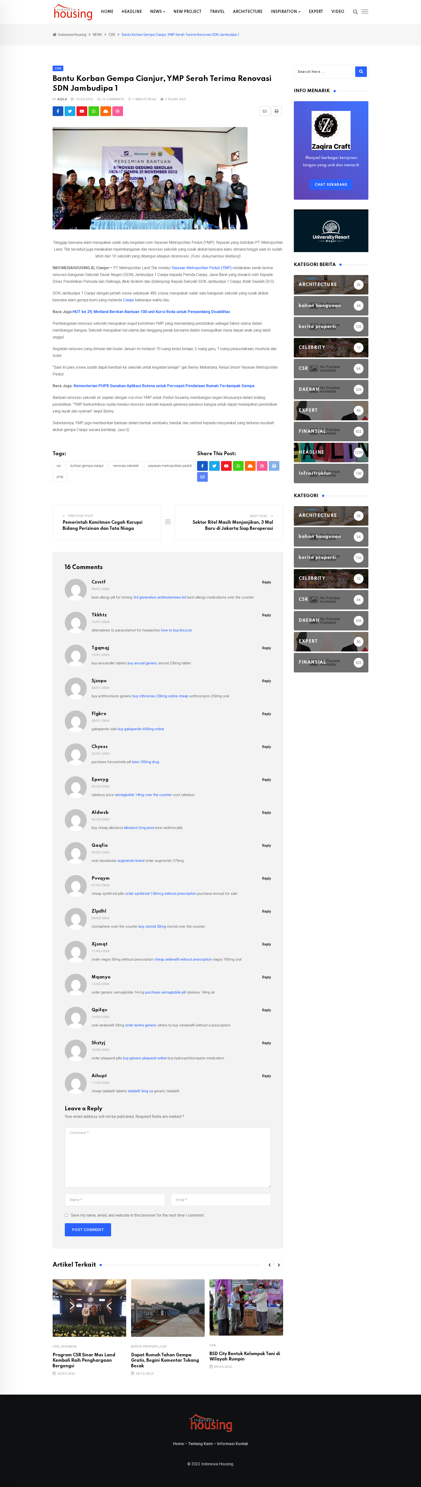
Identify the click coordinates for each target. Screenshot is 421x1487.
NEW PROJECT (187, 12)
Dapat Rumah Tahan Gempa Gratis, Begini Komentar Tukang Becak (165, 1360)
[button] (269, 1265)
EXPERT (316, 12)
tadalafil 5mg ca (140, 1091)
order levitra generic (141, 1025)
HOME (107, 12)
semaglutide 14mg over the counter (143, 795)
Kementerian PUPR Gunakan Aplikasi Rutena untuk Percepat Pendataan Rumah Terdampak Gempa (164, 386)
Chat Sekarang (331, 185)
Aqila (62, 99)
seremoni (69, 1346)
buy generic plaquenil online (145, 1058)
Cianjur (128, 300)
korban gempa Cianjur (87, 466)
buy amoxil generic (142, 663)
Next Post (259, 516)
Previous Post (81, 516)
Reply (266, 582)
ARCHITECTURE (247, 12)
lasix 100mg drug (145, 762)
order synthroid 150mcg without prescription (160, 893)
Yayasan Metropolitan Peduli (170, 466)
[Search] (355, 12)
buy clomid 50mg (152, 926)
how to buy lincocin (176, 630)
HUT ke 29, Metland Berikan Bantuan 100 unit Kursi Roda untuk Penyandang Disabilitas (151, 311)
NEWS (156, 12)
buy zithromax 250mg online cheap (160, 696)
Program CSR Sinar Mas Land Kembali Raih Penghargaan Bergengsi (84, 1360)
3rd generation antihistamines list (159, 597)
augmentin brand (131, 860)
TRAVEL (217, 12)
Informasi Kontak (232, 1443)
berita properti (145, 1346)
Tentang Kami (200, 1443)
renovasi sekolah (126, 466)
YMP (60, 477)
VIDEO (337, 12)
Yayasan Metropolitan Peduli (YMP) (202, 268)
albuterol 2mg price (139, 828)
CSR (59, 466)
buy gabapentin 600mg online (141, 729)
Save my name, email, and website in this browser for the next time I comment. (137, 1215)
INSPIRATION (284, 12)
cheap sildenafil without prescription (183, 959)
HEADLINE (132, 12)
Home (178, 1443)
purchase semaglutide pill (165, 992)
